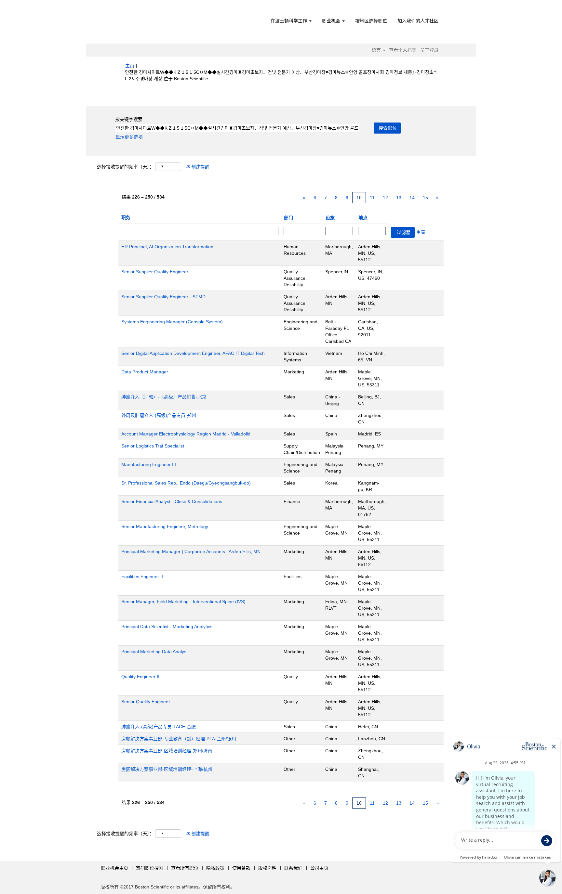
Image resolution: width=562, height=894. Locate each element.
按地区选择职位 (371, 20)
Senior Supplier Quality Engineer (154, 271)
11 (372, 197)
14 (412, 197)
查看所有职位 (184, 868)
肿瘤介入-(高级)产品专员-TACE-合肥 (158, 726)
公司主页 (319, 868)
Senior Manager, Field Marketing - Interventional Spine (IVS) (183, 601)
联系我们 (293, 868)
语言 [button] (377, 50)
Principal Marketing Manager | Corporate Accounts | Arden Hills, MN (191, 551)
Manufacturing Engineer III (148, 464)
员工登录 (429, 50)
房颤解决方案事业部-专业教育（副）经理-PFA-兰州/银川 (178, 738)
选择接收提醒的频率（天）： (125, 166)
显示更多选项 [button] (129, 136)
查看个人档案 (402, 50)
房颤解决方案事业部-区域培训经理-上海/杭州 (166, 769)
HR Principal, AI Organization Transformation (167, 246)
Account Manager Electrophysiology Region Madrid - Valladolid (185, 433)
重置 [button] (420, 232)
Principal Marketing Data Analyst (154, 651)
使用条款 (241, 868)
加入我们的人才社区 (417, 20)
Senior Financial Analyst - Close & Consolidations (171, 501)
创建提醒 (199, 166)
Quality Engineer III (141, 676)
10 (359, 197)
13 (398, 197)
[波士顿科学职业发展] (162, 23)
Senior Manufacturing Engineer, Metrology (164, 526)
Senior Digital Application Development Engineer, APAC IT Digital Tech (193, 353)
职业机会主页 (114, 868)
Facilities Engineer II (142, 576)
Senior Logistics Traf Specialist (152, 445)
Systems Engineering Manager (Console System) (172, 321)
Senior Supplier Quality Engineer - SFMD (163, 296)
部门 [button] (288, 217)
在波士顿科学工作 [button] (289, 20)
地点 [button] (363, 217)
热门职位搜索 (149, 868)
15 (425, 197)
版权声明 (267, 868)
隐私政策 (215, 868)
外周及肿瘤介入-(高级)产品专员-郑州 (158, 415)
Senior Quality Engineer (145, 701)
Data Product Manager (144, 371)
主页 (129, 65)
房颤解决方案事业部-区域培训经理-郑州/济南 (166, 750)
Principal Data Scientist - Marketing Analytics (166, 626)
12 (385, 197)
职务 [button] (125, 217)
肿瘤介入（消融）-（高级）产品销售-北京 (164, 396)
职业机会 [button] (331, 20)
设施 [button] (330, 217)
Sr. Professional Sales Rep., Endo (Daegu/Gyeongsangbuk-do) (186, 483)
